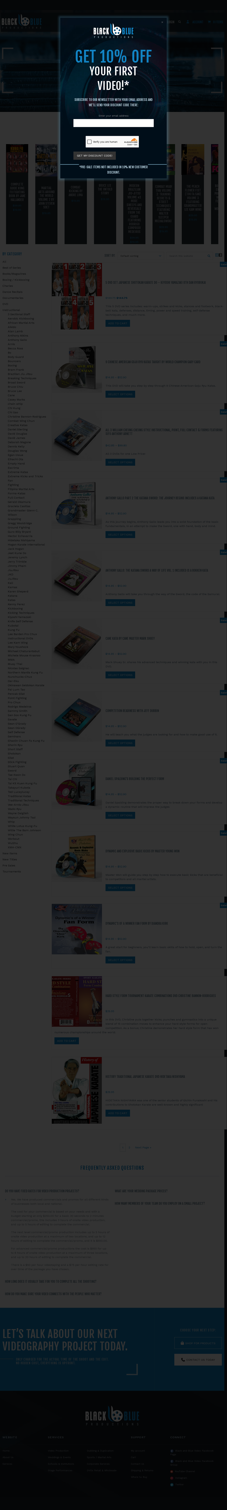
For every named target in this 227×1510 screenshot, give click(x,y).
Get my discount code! (94, 155)
